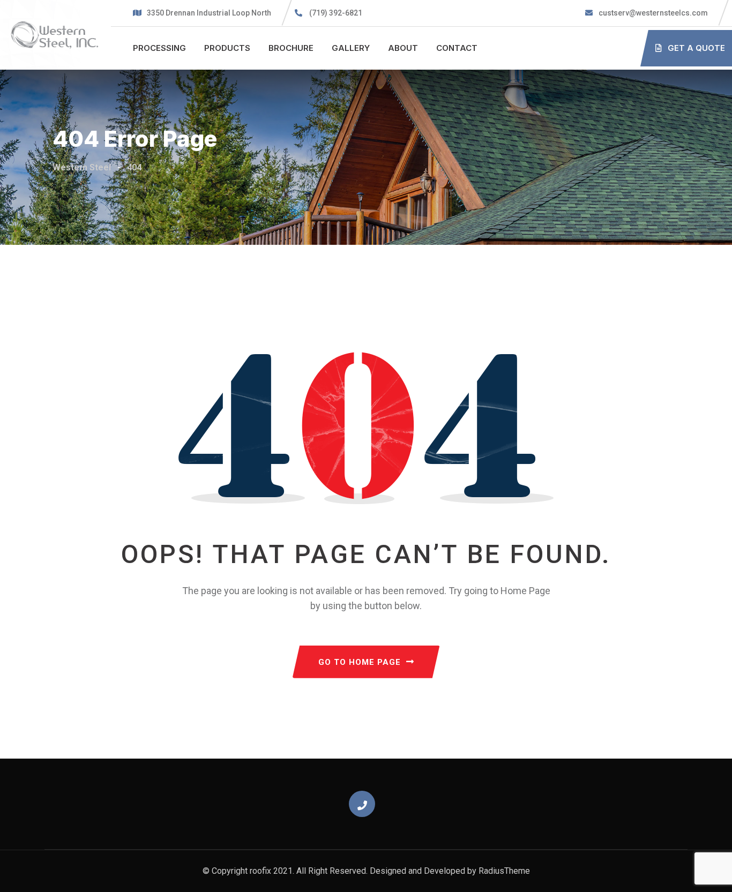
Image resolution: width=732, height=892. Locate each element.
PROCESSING (159, 48)
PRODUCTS (227, 48)
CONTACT (456, 48)
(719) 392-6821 (335, 13)
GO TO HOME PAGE (359, 662)
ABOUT (403, 48)
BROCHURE (290, 48)
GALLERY (351, 48)
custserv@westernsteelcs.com (652, 13)
